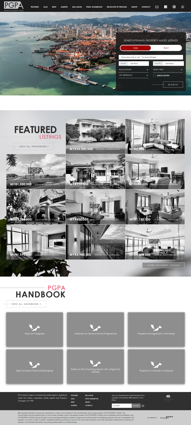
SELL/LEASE (77, 7)
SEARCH (173, 84)
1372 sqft (168, 221)
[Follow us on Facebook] (165, 7)
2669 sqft (49, 221)
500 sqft (168, 150)
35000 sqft (110, 150)
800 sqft (108, 221)
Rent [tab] (166, 47)
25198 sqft (110, 256)
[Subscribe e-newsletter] (156, 7)
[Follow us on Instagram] (174, 7)
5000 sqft (168, 256)
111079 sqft (51, 185)
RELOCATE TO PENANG (117, 7)
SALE (45, 7)
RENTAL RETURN (163, 75)
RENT (54, 7)
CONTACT (146, 7)
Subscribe (136, 406)
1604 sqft (109, 185)
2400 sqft (49, 256)
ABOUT (134, 7)
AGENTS (64, 7)
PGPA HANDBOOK (94, 7)
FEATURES (35, 7)
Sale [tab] (135, 47)
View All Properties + (34, 146)
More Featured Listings (163, 265)
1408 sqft (168, 185)
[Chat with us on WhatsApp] (182, 7)
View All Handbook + (26, 304)
